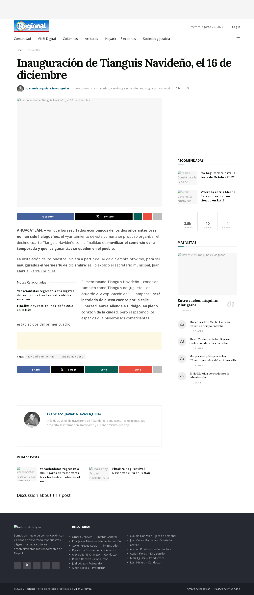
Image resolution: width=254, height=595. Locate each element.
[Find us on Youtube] (46, 565)
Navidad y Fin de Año (124, 88)
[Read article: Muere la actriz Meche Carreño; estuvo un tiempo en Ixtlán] (187, 197)
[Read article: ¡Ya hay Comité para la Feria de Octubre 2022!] (187, 178)
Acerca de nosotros (198, 589)
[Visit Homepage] (31, 26)
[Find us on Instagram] (36, 565)
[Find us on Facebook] (17, 565)
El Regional (29, 588)
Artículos (91, 38)
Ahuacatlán (34, 50)
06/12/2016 (82, 88)
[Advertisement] (127, 9)
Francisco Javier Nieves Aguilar (49, 88)
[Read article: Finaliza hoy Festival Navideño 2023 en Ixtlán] (99, 474)
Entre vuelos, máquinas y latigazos (198, 302)
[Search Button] (229, 39)
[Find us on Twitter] (27, 565)
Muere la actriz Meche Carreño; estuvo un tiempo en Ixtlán (218, 196)
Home (20, 50)
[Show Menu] (238, 38)
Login (235, 27)
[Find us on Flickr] (56, 565)
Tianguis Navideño (71, 356)
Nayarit (110, 38)
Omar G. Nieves (82, 588)
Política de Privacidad (227, 589)
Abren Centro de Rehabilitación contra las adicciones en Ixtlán (210, 341)
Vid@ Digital (47, 38)
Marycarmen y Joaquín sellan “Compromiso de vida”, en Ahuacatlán (213, 358)
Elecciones (128, 38)
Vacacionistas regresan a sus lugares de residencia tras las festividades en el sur (45, 295)
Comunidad (22, 38)
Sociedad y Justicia (156, 38)
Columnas (70, 38)
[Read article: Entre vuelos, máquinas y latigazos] (207, 274)
